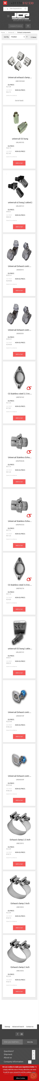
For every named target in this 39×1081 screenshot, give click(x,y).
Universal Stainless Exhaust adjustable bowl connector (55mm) (20, 521)
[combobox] (15, 8)
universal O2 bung (20, 139)
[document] (19, 1073)
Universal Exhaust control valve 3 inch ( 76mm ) (20, 330)
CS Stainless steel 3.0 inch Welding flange (20, 585)
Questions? (9, 1051)
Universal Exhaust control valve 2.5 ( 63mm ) (20, 266)
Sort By (6, 37)
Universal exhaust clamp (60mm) (20, 77)
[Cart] (28, 26)
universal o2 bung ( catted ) (20, 202)
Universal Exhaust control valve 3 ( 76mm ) (20, 776)
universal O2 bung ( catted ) (20, 648)
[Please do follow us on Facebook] (17, 1034)
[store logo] (21, 16)
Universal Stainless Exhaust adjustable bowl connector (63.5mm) (20, 457)
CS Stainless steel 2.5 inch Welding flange (20, 394)
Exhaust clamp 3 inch (20, 903)
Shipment (8, 1054)
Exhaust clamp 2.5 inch (20, 840)
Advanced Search (18, 1027)
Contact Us (29, 1027)
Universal (11, 32)
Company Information (13, 1062)
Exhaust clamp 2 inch (20, 967)
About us (8, 1057)
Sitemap (7, 1027)
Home (3, 32)
